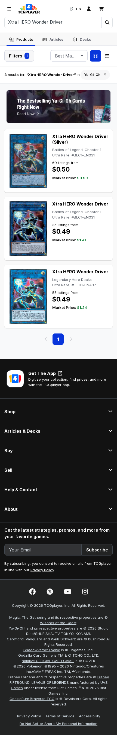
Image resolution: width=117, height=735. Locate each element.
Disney (103, 677)
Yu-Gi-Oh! (17, 628)
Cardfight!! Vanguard (24, 639)
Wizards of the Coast (58, 623)
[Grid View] (95, 56)
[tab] (21, 40)
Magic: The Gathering (28, 617)
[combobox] (69, 56)
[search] (53, 22)
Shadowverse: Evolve (41, 650)
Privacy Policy (42, 570)
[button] (106, 22)
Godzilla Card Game (35, 655)
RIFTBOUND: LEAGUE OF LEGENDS (39, 682)
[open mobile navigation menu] (9, 9)
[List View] (107, 56)
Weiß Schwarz (63, 639)
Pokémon (34, 666)
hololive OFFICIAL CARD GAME (48, 661)
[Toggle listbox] (82, 56)
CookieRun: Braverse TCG (32, 699)
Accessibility (89, 716)
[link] (29, 9)
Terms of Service (60, 716)
